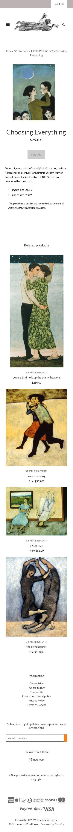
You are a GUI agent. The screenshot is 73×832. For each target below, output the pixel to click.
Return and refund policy (36, 696)
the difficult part (36, 646)
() (59, 3)
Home (9, 51)
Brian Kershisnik (36, 372)
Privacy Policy (37, 700)
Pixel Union (32, 824)
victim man (36, 545)
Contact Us (36, 692)
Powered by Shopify (52, 824)
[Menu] (8, 25)
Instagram (38, 759)
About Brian (37, 683)
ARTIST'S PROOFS (42, 51)
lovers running (36, 476)
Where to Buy (36, 687)
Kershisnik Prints (36, 471)
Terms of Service (36, 704)
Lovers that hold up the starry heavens (36, 377)
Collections (21, 51)
